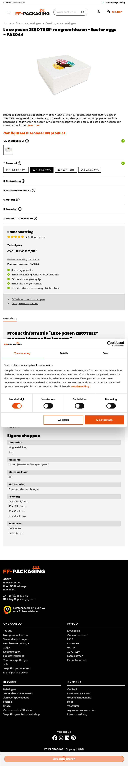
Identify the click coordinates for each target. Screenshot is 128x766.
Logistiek (8, 701)
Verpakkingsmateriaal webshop (21, 714)
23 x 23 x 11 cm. (66, 169)
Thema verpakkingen (15, 660)
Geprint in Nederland (79, 697)
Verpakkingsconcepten (16, 668)
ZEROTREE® (73, 651)
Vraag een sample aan (25, 303)
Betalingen (9, 689)
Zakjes (6, 647)
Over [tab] (105, 353)
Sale (5, 664)
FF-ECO (72, 624)
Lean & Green (75, 656)
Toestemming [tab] (22, 353)
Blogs (70, 701)
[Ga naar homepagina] (33, 12)
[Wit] (8, 150)
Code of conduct (77, 635)
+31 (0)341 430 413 (17, 595)
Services (9, 682)
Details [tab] (64, 353)
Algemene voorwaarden (81, 710)
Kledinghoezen (11, 651)
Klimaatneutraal (76, 660)
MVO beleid (73, 631)
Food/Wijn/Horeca (13, 656)
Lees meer (34, 125)
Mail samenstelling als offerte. (23, 259)
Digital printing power (15, 672)
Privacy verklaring (77, 714)
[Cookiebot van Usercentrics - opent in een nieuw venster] (109, 343)
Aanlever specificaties (16, 697)
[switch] (48, 406)
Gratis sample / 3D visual (17, 710)
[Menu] (8, 12)
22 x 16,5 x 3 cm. (42, 169)
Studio (7, 706)
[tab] (10, 318)
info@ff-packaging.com (21, 599)
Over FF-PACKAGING (78, 693)
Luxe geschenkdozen (15, 635)
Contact (72, 689)
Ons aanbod (12, 624)
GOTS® (71, 647)
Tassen (7, 631)
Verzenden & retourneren (18, 693)
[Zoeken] (82, 12)
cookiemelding (80, 386)
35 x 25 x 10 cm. (90, 169)
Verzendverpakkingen (15, 639)
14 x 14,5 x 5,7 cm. (16, 169)
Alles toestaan (104, 419)
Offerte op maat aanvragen (28, 299)
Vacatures (73, 706)
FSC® (70, 639)
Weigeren (63, 419)
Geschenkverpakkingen (16, 643)
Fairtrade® (73, 643)
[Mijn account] (99, 12)
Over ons (74, 682)
